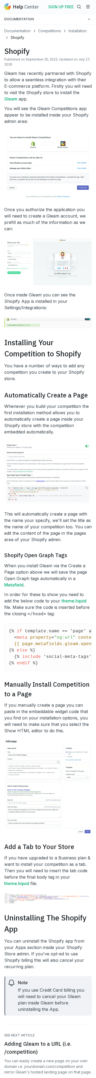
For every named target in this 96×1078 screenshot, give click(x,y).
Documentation (17, 31)
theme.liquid (74, 601)
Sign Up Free (61, 7)
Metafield (13, 585)
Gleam (10, 99)
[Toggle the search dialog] (79, 6)
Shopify (17, 37)
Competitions (49, 31)
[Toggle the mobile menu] (88, 6)
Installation (78, 31)
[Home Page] (7, 6)
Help (26, 7)
